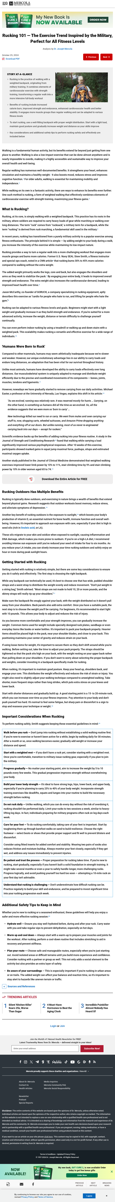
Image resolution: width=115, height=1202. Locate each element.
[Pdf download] (8, 1184)
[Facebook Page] (33, 1184)
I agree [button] (89, 1196)
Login (53, 1025)
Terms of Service (45, 1197)
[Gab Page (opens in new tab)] (43, 1062)
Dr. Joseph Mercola (63, 49)
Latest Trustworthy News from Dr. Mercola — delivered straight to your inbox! (55, 1042)
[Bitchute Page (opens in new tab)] (78, 1062)
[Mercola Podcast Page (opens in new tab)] (90, 1062)
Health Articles (25, 1088)
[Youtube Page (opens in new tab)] (72, 1062)
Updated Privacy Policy (66, 1154)
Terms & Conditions (48, 1154)
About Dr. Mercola (27, 1082)
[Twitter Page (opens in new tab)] (31, 1062)
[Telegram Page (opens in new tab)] (37, 1062)
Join (62, 1025)
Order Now (82, 1175)
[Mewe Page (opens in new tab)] (57, 1062)
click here (48, 1137)
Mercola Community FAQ (55, 1085)
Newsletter (24, 1096)
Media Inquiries (51, 1082)
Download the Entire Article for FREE (64, 479)
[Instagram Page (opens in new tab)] (25, 1062)
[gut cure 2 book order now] (57, 26)
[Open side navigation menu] (5, 4)
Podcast (22, 1099)
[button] (91, 57)
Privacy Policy (27, 1197)
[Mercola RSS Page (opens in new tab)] (94, 1062)
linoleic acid (28, 527)
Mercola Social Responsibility (57, 1088)
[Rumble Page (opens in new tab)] (84, 1062)
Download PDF (13, 59)
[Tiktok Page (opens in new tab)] (66, 1062)
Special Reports (26, 1103)
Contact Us (24, 1085)
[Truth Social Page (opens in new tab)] (48, 1062)
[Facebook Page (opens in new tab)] (20, 1062)
